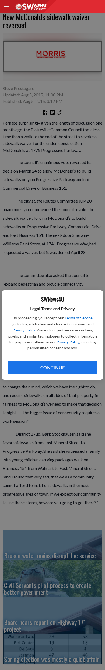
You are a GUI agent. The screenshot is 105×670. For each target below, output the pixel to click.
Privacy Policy (23, 330)
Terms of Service (78, 318)
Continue (52, 367)
